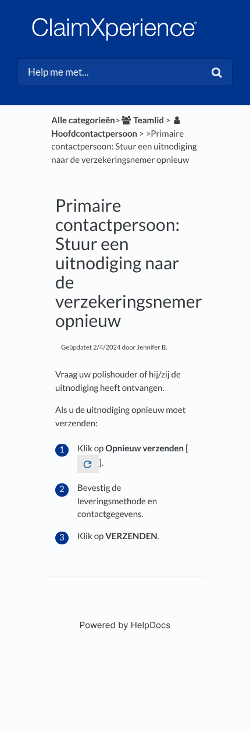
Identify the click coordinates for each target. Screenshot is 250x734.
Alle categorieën (83, 120)
